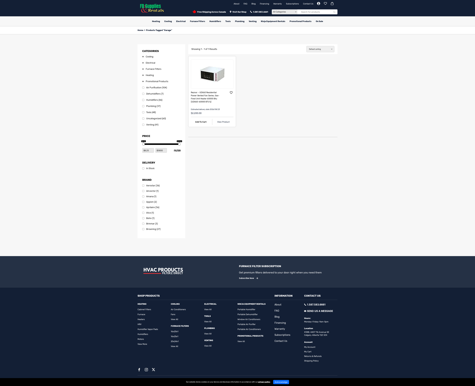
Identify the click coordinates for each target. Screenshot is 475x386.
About (236, 4)
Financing (264, 4)
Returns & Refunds (313, 356)
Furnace (141, 314)
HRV (139, 324)
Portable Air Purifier (247, 324)
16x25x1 (174, 336)
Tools (228, 21)
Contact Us (308, 4)
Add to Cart (201, 122)
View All (174, 319)
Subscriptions (292, 4)
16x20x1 (174, 331)
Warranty (277, 4)
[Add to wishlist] (231, 92)
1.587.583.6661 (260, 12)
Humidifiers (215, 21)
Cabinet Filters (144, 309)
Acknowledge (281, 382)
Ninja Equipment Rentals (273, 21)
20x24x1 (175, 341)
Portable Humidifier (246, 309)
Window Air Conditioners (249, 319)
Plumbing (239, 21)
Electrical (181, 21)
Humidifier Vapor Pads (148, 329)
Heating (156, 21)
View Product (223, 122)
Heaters (141, 319)
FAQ (245, 4)
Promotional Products (300, 21)
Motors (141, 339)
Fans (173, 314)
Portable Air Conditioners (249, 329)
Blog (253, 4)
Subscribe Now (246, 278)
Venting (253, 21)
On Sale (319, 21)
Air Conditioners (178, 309)
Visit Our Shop (239, 12)
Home (140, 30)
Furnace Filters (197, 21)
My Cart (307, 351)
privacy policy (264, 382)
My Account (309, 347)
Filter (177, 150)
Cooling (168, 21)
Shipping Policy (311, 361)
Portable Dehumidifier (248, 314)
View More (142, 344)
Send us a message (320, 311)
